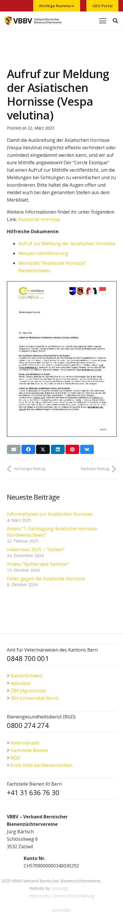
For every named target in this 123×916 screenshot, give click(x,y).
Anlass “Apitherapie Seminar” (38, 564)
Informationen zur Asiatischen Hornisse (50, 514)
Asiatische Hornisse (39, 219)
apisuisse (21, 683)
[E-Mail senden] (14, 449)
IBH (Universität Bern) (34, 698)
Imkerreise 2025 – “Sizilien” (36, 549)
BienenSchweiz (27, 675)
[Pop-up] (12, 862)
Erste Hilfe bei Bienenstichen (41, 765)
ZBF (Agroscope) (28, 690)
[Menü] (103, 21)
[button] (115, 20)
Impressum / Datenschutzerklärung (61, 895)
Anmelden (61, 910)
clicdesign (60, 888)
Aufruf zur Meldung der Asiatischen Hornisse (66, 243)
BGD (15, 758)
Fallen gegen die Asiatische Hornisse (46, 578)
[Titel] (33, 21)
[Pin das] (72, 449)
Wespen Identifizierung (43, 253)
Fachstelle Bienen (29, 750)
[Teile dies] (28, 449)
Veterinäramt (25, 743)
